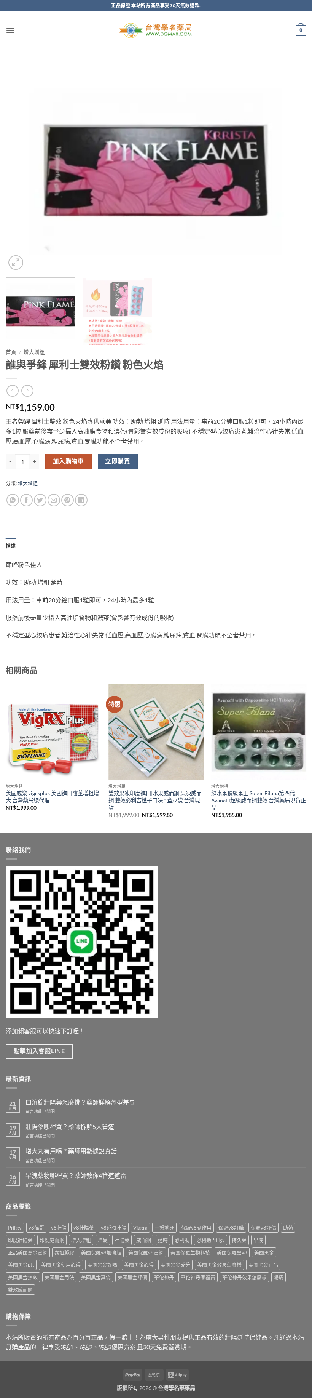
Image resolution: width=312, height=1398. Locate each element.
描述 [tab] (11, 546)
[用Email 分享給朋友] (54, 500)
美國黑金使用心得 (61, 1265)
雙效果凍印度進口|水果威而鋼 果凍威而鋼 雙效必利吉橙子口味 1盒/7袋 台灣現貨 (155, 800)
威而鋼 (143, 1240)
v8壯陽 (59, 1228)
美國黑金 (264, 1252)
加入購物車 (68, 461)
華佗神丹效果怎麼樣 (244, 1277)
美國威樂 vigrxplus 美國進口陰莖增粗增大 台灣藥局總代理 (52, 797)
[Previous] (21, 168)
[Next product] (12, 391)
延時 (163, 1240)
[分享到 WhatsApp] (12, 500)
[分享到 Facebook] (26, 500)
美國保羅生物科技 (190, 1252)
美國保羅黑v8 (232, 1252)
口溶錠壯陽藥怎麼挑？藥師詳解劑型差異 (80, 1102)
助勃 (288, 1228)
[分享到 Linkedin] (81, 500)
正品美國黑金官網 (28, 1252)
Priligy (15, 1228)
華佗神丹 (164, 1277)
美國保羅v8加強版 (101, 1252)
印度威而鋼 (52, 1240)
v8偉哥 (36, 1228)
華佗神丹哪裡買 (198, 1277)
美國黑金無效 (23, 1277)
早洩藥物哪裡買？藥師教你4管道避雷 (75, 1175)
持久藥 (239, 1240)
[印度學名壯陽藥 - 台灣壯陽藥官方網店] (156, 30)
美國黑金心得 (139, 1265)
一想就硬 (164, 1228)
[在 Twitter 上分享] (40, 500)
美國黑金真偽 (96, 1277)
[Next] (291, 168)
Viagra (140, 1228)
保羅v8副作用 (196, 1228)
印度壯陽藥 (20, 1240)
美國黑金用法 (59, 1277)
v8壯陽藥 (83, 1228)
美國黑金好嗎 (102, 1265)
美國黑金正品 (263, 1265)
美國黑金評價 (132, 1277)
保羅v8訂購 (231, 1228)
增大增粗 (34, 352)
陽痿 (278, 1277)
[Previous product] (27, 391)
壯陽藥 (122, 1240)
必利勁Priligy (210, 1240)
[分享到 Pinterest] (67, 500)
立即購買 (117, 461)
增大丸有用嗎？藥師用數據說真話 (71, 1151)
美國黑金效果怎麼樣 (219, 1265)
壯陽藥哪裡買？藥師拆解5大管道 (69, 1126)
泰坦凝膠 (64, 1252)
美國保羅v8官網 (146, 1252)
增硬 (103, 1240)
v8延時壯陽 (113, 1228)
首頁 (11, 352)
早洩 (258, 1240)
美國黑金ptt (21, 1265)
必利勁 (182, 1240)
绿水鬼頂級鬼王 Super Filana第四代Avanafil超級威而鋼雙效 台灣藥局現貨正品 (258, 800)
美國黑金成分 (175, 1265)
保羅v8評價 (263, 1228)
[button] (10, 30)
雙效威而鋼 (20, 1289)
